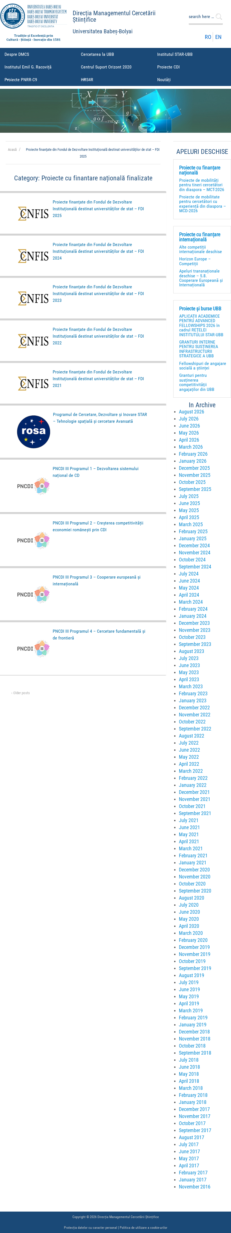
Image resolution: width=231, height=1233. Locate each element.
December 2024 (194, 545)
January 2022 (192, 785)
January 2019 (192, 1025)
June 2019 (189, 989)
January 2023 (192, 700)
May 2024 (189, 588)
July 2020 (189, 905)
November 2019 (194, 954)
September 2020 (195, 891)
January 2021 (192, 862)
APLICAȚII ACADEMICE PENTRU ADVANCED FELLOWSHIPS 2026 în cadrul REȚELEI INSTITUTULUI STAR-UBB (201, 325)
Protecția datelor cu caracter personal (90, 1228)
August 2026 (191, 412)
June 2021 (189, 827)
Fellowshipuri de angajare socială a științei (202, 366)
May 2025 (189, 510)
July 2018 (189, 1060)
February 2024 (193, 609)
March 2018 (191, 1088)
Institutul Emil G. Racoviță (28, 67)
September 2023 (195, 644)
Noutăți (164, 79)
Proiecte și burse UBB (200, 308)
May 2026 (189, 433)
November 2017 (194, 1116)
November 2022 (194, 715)
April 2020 (189, 926)
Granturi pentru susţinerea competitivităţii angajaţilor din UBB (196, 382)
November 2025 (194, 475)
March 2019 (191, 1010)
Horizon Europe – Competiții (195, 261)
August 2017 (191, 1137)
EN (218, 37)
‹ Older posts (20, 693)
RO (208, 37)
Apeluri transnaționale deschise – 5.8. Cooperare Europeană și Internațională (201, 277)
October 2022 (192, 722)
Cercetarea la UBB (97, 54)
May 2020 (189, 919)
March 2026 (191, 447)
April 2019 (189, 1003)
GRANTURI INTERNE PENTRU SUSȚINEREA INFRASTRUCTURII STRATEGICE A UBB (198, 348)
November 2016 (194, 1187)
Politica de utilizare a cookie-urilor (143, 1228)
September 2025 (195, 489)
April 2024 (189, 595)
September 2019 (195, 968)
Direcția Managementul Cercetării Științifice (114, 16)
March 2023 (191, 686)
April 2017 (189, 1165)
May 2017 (189, 1158)
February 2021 (193, 855)
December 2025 (194, 468)
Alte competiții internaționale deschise (200, 249)
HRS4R (87, 79)
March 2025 (191, 524)
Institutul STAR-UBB (175, 54)
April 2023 (189, 679)
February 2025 (193, 531)
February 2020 (193, 940)
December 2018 (194, 1032)
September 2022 (195, 729)
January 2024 (192, 616)
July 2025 (189, 496)
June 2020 (189, 912)
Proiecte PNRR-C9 (21, 79)
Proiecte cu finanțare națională (199, 170)
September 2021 (195, 813)
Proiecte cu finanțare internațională (199, 237)
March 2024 (191, 602)
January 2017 (192, 1180)
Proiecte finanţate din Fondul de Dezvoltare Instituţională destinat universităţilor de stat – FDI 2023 (98, 293)
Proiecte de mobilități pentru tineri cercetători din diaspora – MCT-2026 (201, 185)
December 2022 (194, 707)
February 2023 (193, 693)
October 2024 (192, 560)
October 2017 (192, 1123)
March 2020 (191, 933)
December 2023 (194, 623)
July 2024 (189, 574)
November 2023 (194, 630)
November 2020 (194, 877)
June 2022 (189, 750)
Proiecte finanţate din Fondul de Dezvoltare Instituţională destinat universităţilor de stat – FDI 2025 (98, 208)
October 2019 (192, 961)
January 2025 (192, 538)
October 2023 (192, 637)
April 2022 (189, 764)
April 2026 (189, 440)
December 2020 (194, 870)
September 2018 (195, 1053)
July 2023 (189, 658)
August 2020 (191, 898)
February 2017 (193, 1173)
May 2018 (189, 1074)
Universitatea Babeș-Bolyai (103, 31)
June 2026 (189, 426)
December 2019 (194, 947)
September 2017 (195, 1130)
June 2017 (189, 1151)
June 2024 (189, 581)
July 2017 (189, 1144)
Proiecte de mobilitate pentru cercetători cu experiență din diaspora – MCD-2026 (202, 203)
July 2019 (189, 982)
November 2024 (194, 552)
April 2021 (189, 841)
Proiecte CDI (168, 67)
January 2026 (192, 461)
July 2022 (189, 743)
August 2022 (191, 736)
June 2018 (189, 1067)
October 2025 (192, 482)
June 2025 (189, 503)
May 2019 (189, 996)
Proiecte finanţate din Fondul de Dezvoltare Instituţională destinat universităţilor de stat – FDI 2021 (98, 378)
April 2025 (189, 517)
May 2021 (189, 834)
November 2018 (194, 1039)
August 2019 (191, 975)
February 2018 (193, 1095)
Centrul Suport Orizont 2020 (106, 67)
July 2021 (189, 820)
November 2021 (194, 799)
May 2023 (189, 672)
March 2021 (191, 848)
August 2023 (191, 651)
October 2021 (192, 806)
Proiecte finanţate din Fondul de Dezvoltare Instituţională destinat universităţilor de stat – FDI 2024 (98, 251)
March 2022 (191, 771)
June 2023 (189, 665)
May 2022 (189, 757)
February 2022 (193, 778)
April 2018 (189, 1081)
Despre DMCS (17, 54)
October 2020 (192, 884)
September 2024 (195, 567)
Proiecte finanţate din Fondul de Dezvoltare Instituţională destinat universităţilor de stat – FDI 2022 (98, 336)
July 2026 (189, 419)
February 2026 (193, 454)
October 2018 (192, 1046)
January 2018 (192, 1102)
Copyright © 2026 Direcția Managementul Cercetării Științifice (115, 1217)
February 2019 (193, 1018)
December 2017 (194, 1109)
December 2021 (194, 792)
